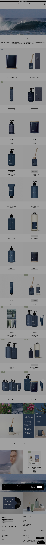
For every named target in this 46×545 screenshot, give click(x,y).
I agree (39, 486)
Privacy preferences (33, 487)
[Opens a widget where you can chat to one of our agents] (41, 542)
